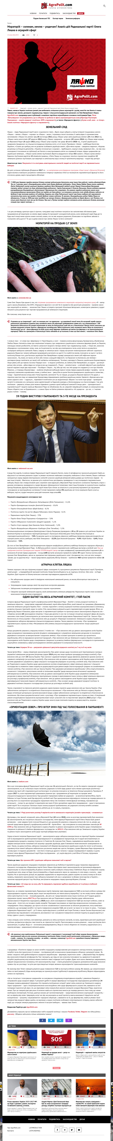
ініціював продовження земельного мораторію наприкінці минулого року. (67, 302)
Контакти (10, 1131)
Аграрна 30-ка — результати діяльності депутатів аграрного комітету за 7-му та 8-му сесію (55, 647)
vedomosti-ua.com (25, 468)
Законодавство (69, 13)
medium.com (23, 781)
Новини (33, 13)
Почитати (43, 13)
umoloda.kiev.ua (24, 298)
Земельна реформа (73, 18)
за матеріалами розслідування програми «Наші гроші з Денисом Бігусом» (75, 170)
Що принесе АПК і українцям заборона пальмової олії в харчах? (46, 860)
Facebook (71, 1012)
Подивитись (55, 13)
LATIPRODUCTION (35, 1128)
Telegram (84, 1012)
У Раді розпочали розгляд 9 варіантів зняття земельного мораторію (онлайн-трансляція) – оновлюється (61, 812)
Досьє (80, 13)
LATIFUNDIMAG (34, 1131)
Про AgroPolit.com (13, 1128)
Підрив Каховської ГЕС (41, 18)
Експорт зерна (58, 18)
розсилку (11, 1014)
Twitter (77, 1012)
